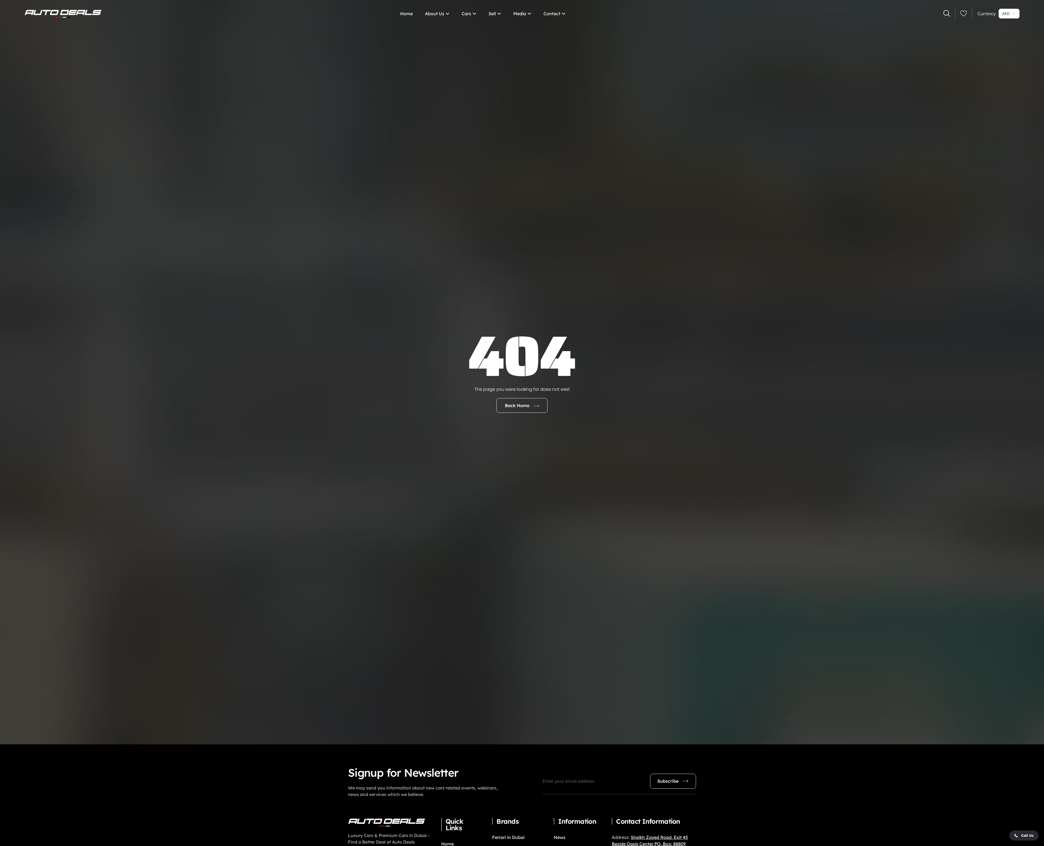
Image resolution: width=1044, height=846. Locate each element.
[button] (1024, 836)
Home (406, 13)
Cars (466, 13)
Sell (492, 13)
